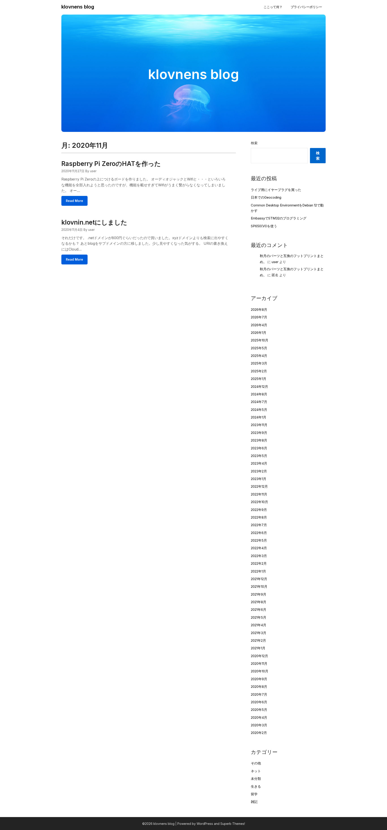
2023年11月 (259, 425)
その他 (256, 763)
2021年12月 (259, 579)
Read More (74, 201)
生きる (256, 786)
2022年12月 (259, 486)
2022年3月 (259, 556)
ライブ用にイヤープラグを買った (276, 190)
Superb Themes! (232, 824)
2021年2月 (258, 640)
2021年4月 (258, 625)
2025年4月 (259, 356)
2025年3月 (259, 363)
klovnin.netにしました (94, 222)
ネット (256, 771)
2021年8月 (258, 602)
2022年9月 (259, 510)
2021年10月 (259, 586)
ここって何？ (273, 7)
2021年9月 (258, 594)
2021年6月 (258, 609)
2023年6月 (259, 448)
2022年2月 (259, 563)
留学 (254, 794)
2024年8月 (259, 394)
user (275, 262)
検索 (254, 143)
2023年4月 (259, 463)
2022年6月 (259, 533)
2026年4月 (259, 325)
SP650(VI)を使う (264, 226)
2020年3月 (259, 725)
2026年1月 (258, 332)
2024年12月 (259, 386)
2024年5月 (259, 409)
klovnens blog (77, 7)
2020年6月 (259, 702)
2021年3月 (258, 633)
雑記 (254, 802)
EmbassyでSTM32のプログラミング (278, 218)
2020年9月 (259, 679)
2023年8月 (259, 440)
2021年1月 (258, 648)
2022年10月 (259, 502)
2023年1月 (258, 479)
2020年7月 (259, 694)
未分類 (256, 778)
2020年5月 (259, 710)
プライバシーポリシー (306, 7)
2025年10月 (259, 340)
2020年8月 (259, 686)
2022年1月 (258, 571)
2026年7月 (259, 317)
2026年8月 (259, 309)
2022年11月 (259, 494)
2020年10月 (259, 671)
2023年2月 (259, 471)
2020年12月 (259, 656)
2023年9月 (259, 433)
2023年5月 (259, 456)
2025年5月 (259, 348)
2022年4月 (259, 548)
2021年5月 (258, 617)
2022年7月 (259, 525)
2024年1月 (258, 417)
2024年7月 (259, 402)
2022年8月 (259, 517)
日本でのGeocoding (266, 197)
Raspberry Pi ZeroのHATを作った (111, 163)
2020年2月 (259, 733)
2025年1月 (258, 379)
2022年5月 (259, 540)
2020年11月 (259, 663)
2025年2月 (259, 371)
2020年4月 (259, 717)
